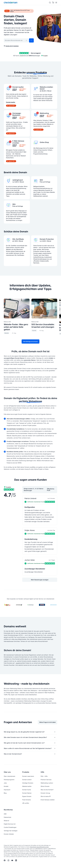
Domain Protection (47, 239)
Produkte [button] (25, 772)
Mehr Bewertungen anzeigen (39, 580)
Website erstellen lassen (46, 88)
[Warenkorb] (53, 2)
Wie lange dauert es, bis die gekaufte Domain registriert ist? (24, 732)
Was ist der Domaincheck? (13, 754)
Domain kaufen (18, 87)
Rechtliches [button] (8, 810)
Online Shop (44, 142)
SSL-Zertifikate (18, 239)
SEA (13, 204)
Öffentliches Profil (50, 489)
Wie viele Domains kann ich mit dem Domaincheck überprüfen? (25, 737)
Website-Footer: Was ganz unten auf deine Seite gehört (16, 327)
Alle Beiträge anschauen (30, 341)
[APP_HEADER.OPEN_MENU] (56, 2)
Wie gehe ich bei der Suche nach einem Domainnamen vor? (24, 743)
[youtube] (12, 860)
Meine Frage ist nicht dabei (47, 722)
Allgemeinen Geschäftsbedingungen (39, 847)
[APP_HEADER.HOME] (10, 2)
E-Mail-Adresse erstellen (18, 142)
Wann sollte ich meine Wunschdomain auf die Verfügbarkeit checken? (28, 748)
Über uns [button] (7, 772)
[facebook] (4, 860)
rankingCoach (17, 180)
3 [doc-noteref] (51, 116)
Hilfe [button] (42, 772)
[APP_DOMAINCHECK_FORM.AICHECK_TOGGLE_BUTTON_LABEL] (26, 40)
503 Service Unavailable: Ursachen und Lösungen (42, 325)
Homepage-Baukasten (16, 114)
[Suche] (49, 2)
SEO (41, 180)
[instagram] (8, 860)
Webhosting (44, 113)
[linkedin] (16, 860)
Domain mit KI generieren (12, 46)
